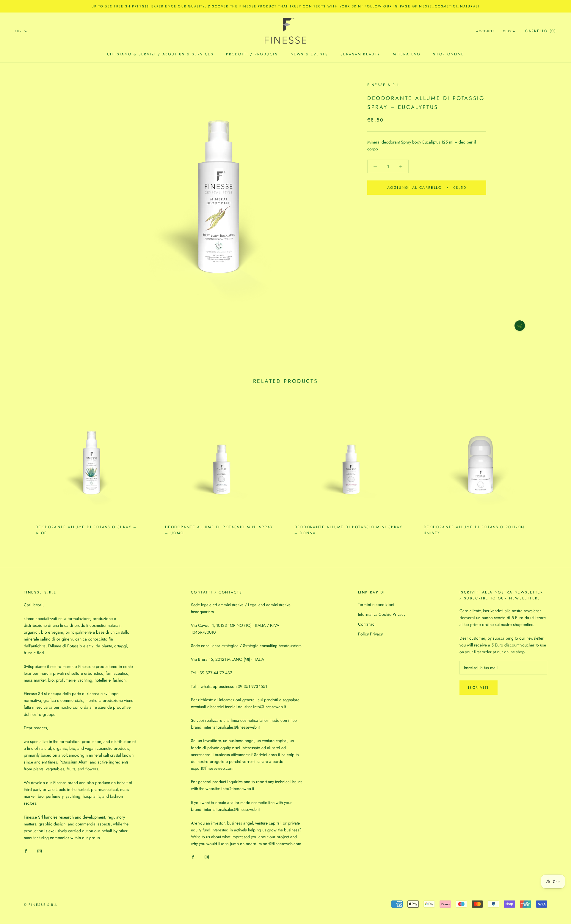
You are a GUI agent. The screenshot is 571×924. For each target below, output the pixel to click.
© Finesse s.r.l (40, 904)
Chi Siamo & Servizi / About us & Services (160, 54)
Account (485, 31)
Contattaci (367, 624)
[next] (552, 468)
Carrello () (540, 31)
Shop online (448, 54)
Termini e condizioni (376, 604)
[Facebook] (26, 850)
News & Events (309, 54)
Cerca (509, 31)
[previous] (18, 468)
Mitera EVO (407, 54)
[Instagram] (39, 850)
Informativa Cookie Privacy (381, 614)
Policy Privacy (370, 634)
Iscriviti (478, 687)
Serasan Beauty (360, 54)
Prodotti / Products (252, 54)
